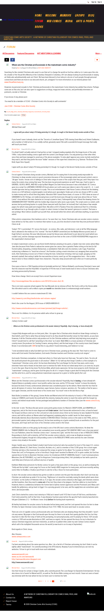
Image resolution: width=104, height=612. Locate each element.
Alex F (18, 68)
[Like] (97, 60)
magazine (31, 112)
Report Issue (11, 601)
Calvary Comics (16, 124)
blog (12, 112)
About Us (10, 594)
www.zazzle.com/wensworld (23, 557)
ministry (44, 112)
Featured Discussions (25, 53)
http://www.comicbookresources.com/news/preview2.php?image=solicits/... (40, 308)
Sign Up (93, 2)
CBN (33, 346)
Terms (8, 604)
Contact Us (10, 598)
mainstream (37, 112)
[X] (6, 60)
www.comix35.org (93, 400)
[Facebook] (12, 60)
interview (25, 112)
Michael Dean (16, 149)
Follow (23, 115)
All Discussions (8, 53)
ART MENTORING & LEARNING (49, 53)
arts (9, 112)
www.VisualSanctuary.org (13, 82)
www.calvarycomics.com (21, 536)
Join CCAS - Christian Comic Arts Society (19, 106)
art (7, 112)
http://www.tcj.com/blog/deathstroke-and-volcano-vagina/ (34, 298)
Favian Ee (14, 541)
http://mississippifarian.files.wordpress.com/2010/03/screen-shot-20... (38, 281)
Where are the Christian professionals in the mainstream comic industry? (44, 65)
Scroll (97, 605)
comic (15, 112)
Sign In (100, 2)
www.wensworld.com (20, 554)
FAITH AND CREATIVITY (44, 68)
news (48, 112)
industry (20, 112)
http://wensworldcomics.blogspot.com (26, 559)
